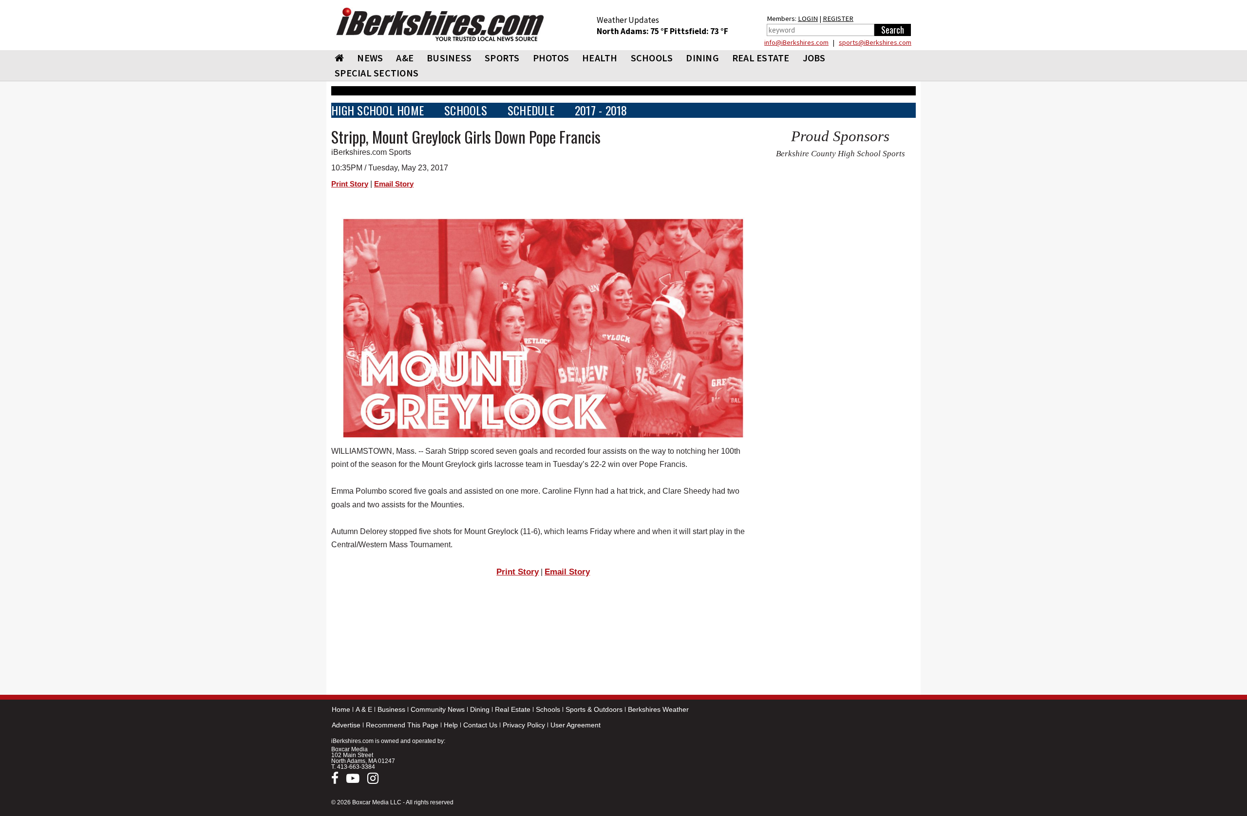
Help (451, 725)
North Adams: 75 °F (633, 31)
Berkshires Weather (658, 709)
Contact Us (480, 725)
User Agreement (575, 725)
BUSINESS (449, 58)
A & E (364, 709)
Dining (480, 709)
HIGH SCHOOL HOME (377, 110)
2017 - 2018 (601, 110)
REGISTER (838, 18)
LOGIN (808, 18)
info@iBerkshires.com (796, 42)
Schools (548, 709)
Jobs (814, 58)
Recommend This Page (402, 725)
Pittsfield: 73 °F (699, 31)
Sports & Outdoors (594, 709)
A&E (405, 58)
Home (341, 709)
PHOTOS (551, 58)
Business (391, 709)
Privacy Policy (524, 725)
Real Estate (512, 709)
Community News (438, 709)
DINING (702, 58)
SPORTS (502, 58)
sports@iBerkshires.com (875, 42)
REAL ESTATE (761, 58)
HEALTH (600, 58)
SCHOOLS (652, 58)
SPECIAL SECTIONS (376, 73)
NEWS (370, 58)
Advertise (346, 725)
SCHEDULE (531, 110)
